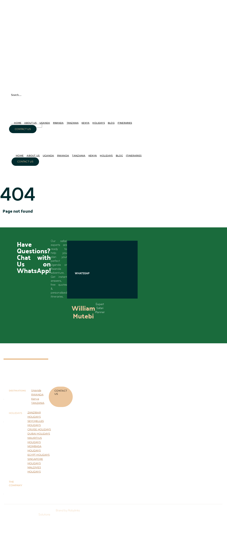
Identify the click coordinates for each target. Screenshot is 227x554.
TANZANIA (37, 403)
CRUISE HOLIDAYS (39, 429)
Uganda (36, 390)
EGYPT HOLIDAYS (38, 454)
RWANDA (37, 394)
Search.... (16, 94)
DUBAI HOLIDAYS (38, 433)
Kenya (35, 398)
